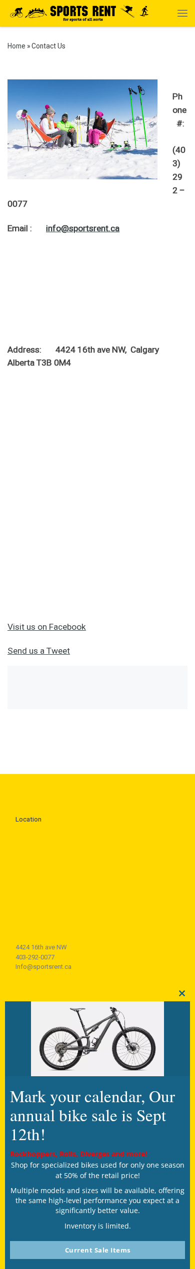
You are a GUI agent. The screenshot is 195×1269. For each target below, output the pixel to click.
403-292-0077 (35, 957)
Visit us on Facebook (47, 627)
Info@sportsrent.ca (44, 966)
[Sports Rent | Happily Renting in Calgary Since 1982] (83, 11)
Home (17, 46)
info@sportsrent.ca (83, 228)
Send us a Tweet (39, 651)
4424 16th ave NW (41, 947)
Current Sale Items (97, 1250)
